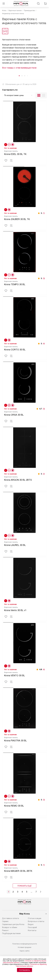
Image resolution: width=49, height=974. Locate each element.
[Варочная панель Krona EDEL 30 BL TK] (24, 121)
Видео (31, 924)
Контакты (32, 930)
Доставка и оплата (10, 918)
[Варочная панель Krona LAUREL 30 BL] (24, 512)
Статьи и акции (34, 918)
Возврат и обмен (9, 927)
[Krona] (21, 3)
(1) (44, 213)
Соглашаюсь (24, 970)
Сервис (5, 921)
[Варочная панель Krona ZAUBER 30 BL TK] (24, 186)
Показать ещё (24, 886)
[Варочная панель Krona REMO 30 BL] (24, 773)
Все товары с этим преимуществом (19, 68)
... (31, 892)
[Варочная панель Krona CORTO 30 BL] (24, 316)
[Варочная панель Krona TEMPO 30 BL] (24, 251)
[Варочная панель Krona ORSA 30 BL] (24, 382)
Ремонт (5, 930)
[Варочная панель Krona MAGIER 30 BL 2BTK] (24, 838)
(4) (44, 343)
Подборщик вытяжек (11, 933)
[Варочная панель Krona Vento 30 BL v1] (24, 577)
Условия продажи (24, 947)
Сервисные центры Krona (13, 924)
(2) (44, 474)
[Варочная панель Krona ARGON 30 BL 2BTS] (24, 447)
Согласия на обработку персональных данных (31, 965)
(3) (44, 278)
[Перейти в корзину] (45, 3)
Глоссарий (32, 927)
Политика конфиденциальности (24, 944)
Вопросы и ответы (36, 921)
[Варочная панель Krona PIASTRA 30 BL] (24, 708)
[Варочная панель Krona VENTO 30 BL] (24, 642)
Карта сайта (24, 951)
